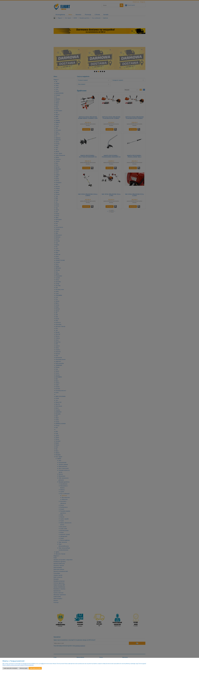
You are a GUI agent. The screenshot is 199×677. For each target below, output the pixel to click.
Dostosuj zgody (23, 668)
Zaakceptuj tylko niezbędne (10, 668)
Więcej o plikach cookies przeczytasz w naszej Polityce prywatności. (18, 665)
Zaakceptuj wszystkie (35, 668)
